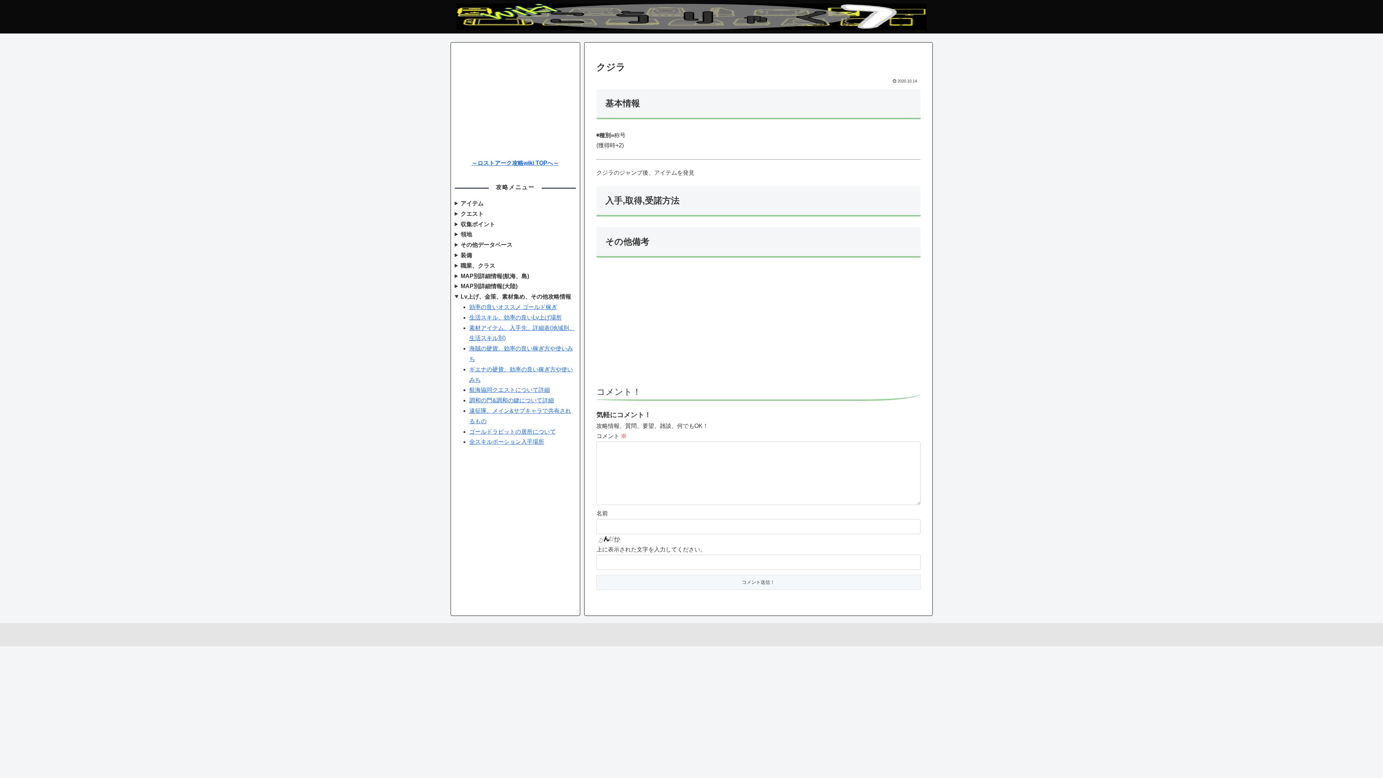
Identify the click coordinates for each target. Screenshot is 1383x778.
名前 (602, 513)
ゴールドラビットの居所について (512, 432)
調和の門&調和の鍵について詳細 (511, 400)
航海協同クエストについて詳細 (509, 390)
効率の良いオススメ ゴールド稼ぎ (513, 307)
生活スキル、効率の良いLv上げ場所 (515, 317)
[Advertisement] (758, 325)
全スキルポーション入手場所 (506, 442)
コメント (611, 436)
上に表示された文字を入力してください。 (651, 549)
